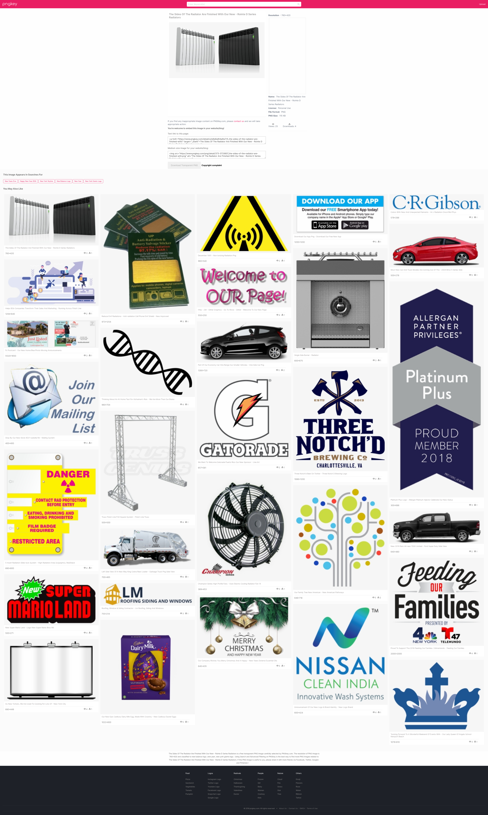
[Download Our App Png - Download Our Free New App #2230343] (340, 214)
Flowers (299, 783)
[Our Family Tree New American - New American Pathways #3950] (340, 537)
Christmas (238, 779)
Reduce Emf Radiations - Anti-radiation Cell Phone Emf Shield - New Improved (135, 316)
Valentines (238, 790)
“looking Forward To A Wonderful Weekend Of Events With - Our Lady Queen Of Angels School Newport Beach (431, 735)
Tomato (189, 790)
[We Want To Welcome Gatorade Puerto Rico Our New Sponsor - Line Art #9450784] (244, 418)
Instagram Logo (214, 779)
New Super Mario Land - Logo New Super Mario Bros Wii (29, 627)
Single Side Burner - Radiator (306, 355)
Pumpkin (189, 794)
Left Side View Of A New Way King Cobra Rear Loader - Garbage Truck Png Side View (138, 572)
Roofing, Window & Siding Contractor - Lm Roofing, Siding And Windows (133, 608)
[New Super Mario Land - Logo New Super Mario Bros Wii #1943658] (51, 599)
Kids (259, 798)
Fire (278, 783)
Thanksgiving (239, 787)
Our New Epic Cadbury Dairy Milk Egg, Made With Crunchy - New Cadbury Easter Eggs (139, 717)
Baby (260, 787)
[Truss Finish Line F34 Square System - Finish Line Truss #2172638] (147, 463)
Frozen (260, 779)
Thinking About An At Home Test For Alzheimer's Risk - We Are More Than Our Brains (138, 399)
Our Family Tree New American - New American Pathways (319, 592)
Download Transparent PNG (184, 165)
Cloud (279, 779)
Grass (279, 787)
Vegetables (190, 787)
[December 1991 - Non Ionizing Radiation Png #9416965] (244, 223)
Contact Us (293, 808)
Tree (279, 794)
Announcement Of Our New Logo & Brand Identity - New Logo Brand (323, 707)
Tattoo (298, 798)
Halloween (238, 783)
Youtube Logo (213, 787)
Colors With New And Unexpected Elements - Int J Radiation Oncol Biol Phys (423, 212)
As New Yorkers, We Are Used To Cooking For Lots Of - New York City (35, 704)
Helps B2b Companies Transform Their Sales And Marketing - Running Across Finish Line (43, 308)
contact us (239, 121)
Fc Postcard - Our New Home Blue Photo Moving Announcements (33, 350)
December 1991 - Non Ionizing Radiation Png (217, 255)
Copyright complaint (212, 165)
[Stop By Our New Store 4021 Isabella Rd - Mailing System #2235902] (51, 398)
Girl (259, 783)
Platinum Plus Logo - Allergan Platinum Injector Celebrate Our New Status (422, 500)
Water (298, 790)
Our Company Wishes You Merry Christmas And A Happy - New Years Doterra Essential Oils (237, 661)
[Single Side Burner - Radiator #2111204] (340, 300)
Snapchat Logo (214, 794)
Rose (298, 787)
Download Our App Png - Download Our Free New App (317, 236)
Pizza (188, 779)
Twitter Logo (213, 783)
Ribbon (299, 794)
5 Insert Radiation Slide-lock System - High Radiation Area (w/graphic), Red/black (40, 563)
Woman (261, 790)
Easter (236, 794)
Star (279, 790)
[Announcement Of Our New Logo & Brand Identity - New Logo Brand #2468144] (340, 654)
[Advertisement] (213, 97)
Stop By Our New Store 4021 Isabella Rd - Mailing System (30, 438)
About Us (283, 808)
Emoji (298, 779)
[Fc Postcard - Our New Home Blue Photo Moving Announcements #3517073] (51, 334)
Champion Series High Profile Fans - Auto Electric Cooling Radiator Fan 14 (229, 584)
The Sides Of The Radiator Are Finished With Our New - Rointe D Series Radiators (40, 248)
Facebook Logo (214, 790)
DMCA (302, 808)
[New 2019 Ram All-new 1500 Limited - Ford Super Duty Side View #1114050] (436, 527)
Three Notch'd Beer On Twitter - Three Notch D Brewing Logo (320, 474)
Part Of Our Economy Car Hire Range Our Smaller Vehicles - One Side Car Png (231, 365)
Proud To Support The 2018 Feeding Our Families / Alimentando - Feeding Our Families (427, 648)
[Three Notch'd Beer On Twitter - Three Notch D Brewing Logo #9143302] (340, 419)
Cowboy (261, 794)
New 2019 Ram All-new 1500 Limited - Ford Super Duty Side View (419, 546)
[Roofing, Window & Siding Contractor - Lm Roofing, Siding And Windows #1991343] (147, 594)
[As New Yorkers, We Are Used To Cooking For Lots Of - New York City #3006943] (51, 670)
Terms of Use (312, 808)
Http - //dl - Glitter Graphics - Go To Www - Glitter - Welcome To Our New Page (232, 310)
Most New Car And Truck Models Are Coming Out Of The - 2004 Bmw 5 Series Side (426, 270)
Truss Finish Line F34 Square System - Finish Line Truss (125, 517)
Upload (482, 4)
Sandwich (190, 783)
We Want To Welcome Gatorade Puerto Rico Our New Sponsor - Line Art (229, 462)
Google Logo (213, 798)
